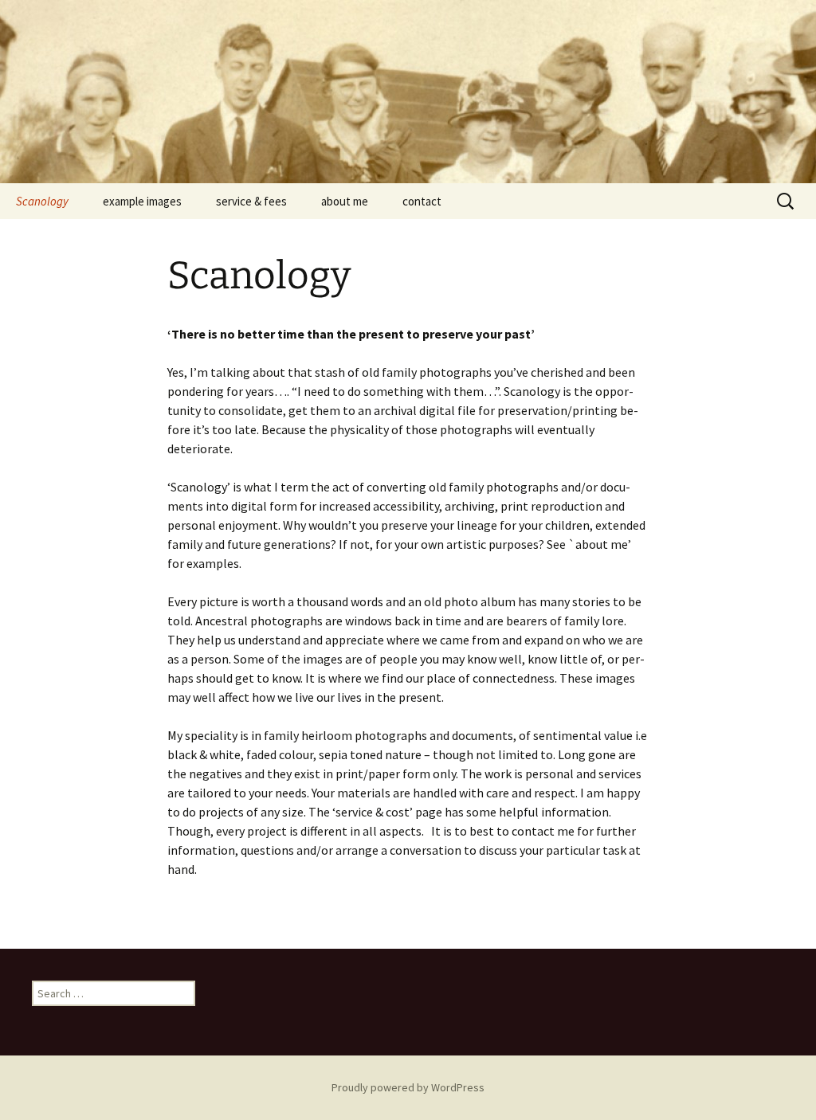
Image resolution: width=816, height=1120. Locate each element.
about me (344, 201)
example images (142, 201)
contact (421, 201)
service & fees (251, 201)
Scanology (42, 201)
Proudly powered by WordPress (408, 1087)
